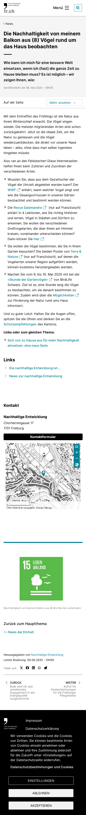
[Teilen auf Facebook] (27, 667)
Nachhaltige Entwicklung (47, 654)
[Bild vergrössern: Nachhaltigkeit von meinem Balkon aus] (43, 579)
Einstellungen (41, 781)
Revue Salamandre (28, 208)
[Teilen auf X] (21, 667)
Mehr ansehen (60, 103)
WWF (12, 190)
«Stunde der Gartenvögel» (28, 279)
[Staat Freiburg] (10, 723)
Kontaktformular (43, 437)
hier (37, 239)
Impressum (34, 720)
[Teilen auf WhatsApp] (39, 667)
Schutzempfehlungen (20, 324)
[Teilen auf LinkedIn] (33, 667)
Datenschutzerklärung (42, 729)
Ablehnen (41, 793)
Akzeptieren (41, 806)
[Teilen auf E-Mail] (45, 667)
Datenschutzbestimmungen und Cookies (41, 767)
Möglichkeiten (64, 295)
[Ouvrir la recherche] (78, 8)
